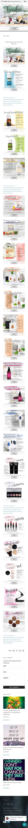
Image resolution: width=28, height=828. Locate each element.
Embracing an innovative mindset (12, 782)
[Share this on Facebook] (16, 651)
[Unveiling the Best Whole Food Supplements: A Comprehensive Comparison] (14, 703)
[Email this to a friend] (23, 651)
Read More (6, 720)
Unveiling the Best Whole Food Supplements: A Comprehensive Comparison (11, 712)
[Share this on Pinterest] (20, 651)
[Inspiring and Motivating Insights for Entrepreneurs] (14, 735)
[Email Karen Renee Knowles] (12, 804)
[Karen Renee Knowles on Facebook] (5, 804)
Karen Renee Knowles (12, 815)
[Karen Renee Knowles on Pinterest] (8, 804)
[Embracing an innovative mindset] (14, 770)
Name (5, 666)
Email (5, 672)
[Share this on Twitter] (13, 651)
